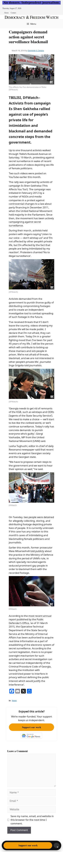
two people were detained (39, 517)
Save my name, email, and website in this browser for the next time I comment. (32, 819)
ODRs (51, 412)
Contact (13, 13)
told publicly (37, 551)
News (14, 700)
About (6, 13)
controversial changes (22, 203)
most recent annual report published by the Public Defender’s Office (30, 619)
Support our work (31, 727)
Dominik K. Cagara (36, 50)
